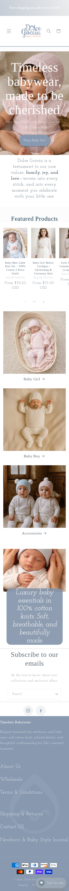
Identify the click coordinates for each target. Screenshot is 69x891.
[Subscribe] (56, 694)
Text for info (52, 883)
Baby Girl (32, 379)
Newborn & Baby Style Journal (34, 839)
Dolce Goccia (32, 879)
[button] (9, 31)
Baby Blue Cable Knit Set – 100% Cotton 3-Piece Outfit (15, 268)
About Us (10, 766)
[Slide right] (43, 302)
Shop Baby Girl (34, 140)
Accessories (32, 533)
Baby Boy (32, 456)
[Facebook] (41, 711)
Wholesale (11, 779)
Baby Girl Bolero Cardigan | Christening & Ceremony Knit (43, 268)
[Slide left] (25, 302)
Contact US (12, 826)
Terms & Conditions (21, 792)
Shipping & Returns (21, 814)
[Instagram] (28, 711)
